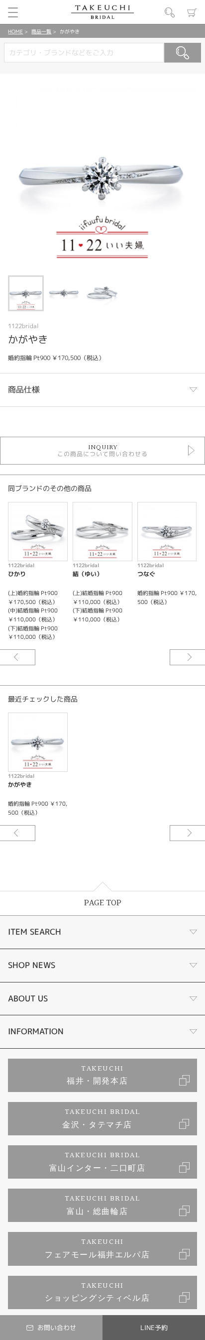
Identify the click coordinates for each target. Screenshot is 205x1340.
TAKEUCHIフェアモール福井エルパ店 (97, 1248)
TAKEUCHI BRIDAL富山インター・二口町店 (97, 1162)
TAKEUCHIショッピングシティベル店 (97, 1292)
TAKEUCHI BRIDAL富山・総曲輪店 (103, 1205)
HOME (15, 31)
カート (192, 12)
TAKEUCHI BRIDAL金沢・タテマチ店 (101, 1118)
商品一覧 (41, 31)
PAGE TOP (102, 903)
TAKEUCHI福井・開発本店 (97, 1075)
